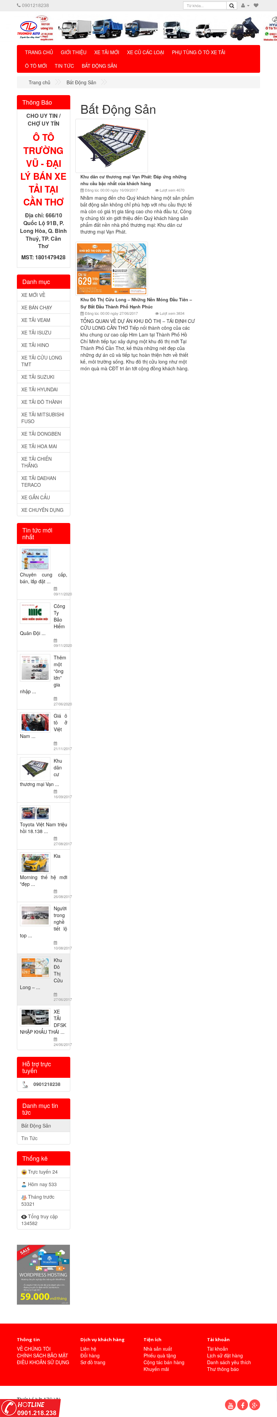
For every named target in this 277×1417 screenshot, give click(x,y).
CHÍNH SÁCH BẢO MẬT (42, 1355)
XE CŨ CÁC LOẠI (145, 52)
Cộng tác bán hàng (164, 1362)
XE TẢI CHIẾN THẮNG (36, 462)
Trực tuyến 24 (42, 1171)
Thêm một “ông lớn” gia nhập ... (45, 680)
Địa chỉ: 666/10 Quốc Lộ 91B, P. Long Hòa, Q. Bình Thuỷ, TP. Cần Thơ (43, 230)
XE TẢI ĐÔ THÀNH (41, 401)
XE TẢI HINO (35, 345)
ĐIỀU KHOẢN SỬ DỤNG (43, 1362)
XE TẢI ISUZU (36, 332)
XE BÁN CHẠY (36, 307)
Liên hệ (88, 1348)
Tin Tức (29, 1138)
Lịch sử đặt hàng (225, 1355)
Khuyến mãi (156, 1369)
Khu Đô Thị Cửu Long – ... (45, 979)
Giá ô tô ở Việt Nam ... (45, 731)
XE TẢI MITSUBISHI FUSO (42, 417)
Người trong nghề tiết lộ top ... (45, 928)
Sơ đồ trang (92, 1362)
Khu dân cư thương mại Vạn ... (45, 778)
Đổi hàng (90, 1355)
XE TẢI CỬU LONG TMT (41, 361)
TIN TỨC (64, 65)
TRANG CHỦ (39, 52)
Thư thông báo (223, 1369)
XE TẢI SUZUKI (37, 376)
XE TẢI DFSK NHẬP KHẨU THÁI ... (45, 1027)
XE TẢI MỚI (106, 52)
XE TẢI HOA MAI (39, 446)
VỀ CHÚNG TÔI (34, 1348)
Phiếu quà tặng (160, 1355)
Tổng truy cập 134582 (39, 1219)
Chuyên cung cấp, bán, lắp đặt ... (45, 583)
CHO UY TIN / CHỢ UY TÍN (43, 119)
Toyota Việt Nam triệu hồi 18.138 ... (45, 833)
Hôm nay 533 (42, 1184)
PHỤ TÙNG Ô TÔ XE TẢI (198, 52)
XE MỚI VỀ (33, 294)
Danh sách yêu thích (229, 1362)
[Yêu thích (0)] (256, 5)
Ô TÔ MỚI (36, 65)
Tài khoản (217, 1348)
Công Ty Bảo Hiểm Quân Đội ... (45, 625)
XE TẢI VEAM (35, 320)
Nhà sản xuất (158, 1348)
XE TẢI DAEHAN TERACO (38, 481)
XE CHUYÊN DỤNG (42, 509)
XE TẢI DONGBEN (41, 433)
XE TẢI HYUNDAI (39, 389)
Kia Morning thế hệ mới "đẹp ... (45, 875)
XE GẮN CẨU (35, 497)
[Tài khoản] (245, 5)
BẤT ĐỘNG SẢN (99, 65)
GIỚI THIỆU (73, 52)
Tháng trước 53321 (37, 1200)
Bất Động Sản (36, 1125)
